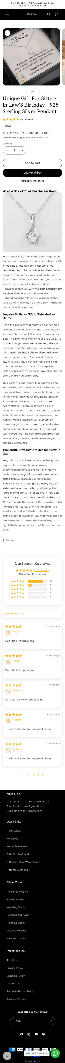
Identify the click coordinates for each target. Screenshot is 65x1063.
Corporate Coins (16, 930)
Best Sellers (14, 831)
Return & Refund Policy (20, 991)
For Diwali (12, 838)
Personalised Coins (18, 915)
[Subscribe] (51, 1021)
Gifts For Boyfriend (18, 854)
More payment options (32, 181)
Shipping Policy (16, 976)
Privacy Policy (15, 968)
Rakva (37, 1061)
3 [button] (33, 774)
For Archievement (17, 846)
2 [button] (28, 774)
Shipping (21, 138)
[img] (13, 626)
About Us (12, 960)
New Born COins (16, 938)
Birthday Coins (15, 899)
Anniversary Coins (17, 892)
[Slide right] (40, 91)
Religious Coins (15, 923)
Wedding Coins (15, 907)
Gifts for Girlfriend (17, 870)
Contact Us (13, 983)
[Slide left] (25, 91)
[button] (7, 14)
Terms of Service (16, 999)
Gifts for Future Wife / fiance (23, 862)
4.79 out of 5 (41, 570)
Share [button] (9, 540)
